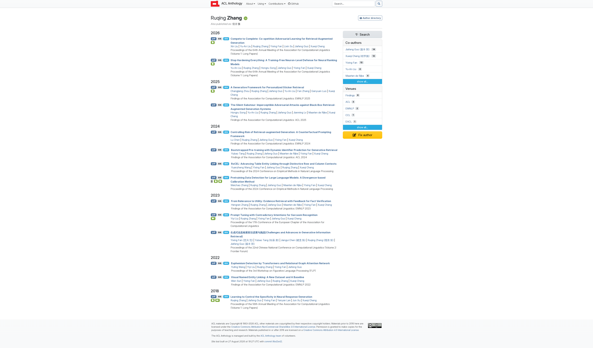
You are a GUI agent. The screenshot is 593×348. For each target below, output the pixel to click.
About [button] (249, 3)
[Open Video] (213, 218)
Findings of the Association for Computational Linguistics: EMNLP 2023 (271, 208)
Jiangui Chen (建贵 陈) (293, 240)
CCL (347, 115)
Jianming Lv (299, 112)
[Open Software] (216, 181)
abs (226, 39)
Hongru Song (268, 67)
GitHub (295, 3)
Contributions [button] (276, 3)
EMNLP (349, 108)
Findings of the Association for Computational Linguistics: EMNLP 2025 (270, 98)
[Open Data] (220, 181)
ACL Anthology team (271, 335)
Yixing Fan (276, 46)
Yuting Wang (238, 267)
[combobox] (353, 4)
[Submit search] (379, 4)
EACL (348, 121)
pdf (213, 39)
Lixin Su (288, 46)
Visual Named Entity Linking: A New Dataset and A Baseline (267, 277)
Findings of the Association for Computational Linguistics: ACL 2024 (269, 157)
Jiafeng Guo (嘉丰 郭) (243, 243)
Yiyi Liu (234, 218)
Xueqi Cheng (317, 46)
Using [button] (261, 3)
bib (219, 39)
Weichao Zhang (239, 185)
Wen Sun (236, 280)
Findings (350, 95)
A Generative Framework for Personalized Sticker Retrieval (267, 87)
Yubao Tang (238, 153)
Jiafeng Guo (301, 46)
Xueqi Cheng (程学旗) (357, 56)
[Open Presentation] (213, 300)
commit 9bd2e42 (273, 341)
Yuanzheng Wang (241, 167)
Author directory (372, 18)
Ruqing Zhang (260, 46)
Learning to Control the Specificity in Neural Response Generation (271, 296)
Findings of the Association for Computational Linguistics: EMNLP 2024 (270, 143)
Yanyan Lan (284, 300)
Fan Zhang (303, 91)
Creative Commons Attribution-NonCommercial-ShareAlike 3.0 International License (273, 326)
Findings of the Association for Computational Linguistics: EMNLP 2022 (271, 284)
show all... (362, 81)
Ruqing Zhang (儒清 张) (321, 240)
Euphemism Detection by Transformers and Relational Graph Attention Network (280, 263)
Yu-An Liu (245, 46)
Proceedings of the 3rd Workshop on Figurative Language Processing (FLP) (273, 270)
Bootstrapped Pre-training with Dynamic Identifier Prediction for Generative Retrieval (284, 149)
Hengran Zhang (239, 204)
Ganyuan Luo (318, 91)
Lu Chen (235, 139)
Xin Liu (234, 46)
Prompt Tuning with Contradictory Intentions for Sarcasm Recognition (274, 214)
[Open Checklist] (213, 42)
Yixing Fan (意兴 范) (242, 240)
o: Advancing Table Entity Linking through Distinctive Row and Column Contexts (283, 163)
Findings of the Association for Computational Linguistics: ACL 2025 (268, 119)
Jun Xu (296, 300)
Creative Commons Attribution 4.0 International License (331, 330)
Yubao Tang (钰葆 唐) (267, 240)
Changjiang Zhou (240, 91)
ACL (347, 101)
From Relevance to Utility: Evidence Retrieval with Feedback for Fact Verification (281, 201)
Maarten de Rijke (317, 112)
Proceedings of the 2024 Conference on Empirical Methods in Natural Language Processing (282, 171)
